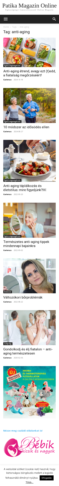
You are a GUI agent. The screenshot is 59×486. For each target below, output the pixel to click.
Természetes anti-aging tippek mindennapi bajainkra (26, 244)
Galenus (7, 79)
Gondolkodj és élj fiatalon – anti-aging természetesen (28, 351)
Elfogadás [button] (47, 478)
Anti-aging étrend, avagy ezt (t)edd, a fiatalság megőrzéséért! (29, 73)
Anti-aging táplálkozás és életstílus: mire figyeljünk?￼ (24, 188)
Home (6, 27)
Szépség (7, 344)
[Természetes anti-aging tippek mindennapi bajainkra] (29, 220)
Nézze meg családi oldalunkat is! (22, 430)
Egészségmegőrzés (12, 65)
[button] (54, 19)
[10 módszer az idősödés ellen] (29, 105)
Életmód (7, 292)
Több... (29, 482)
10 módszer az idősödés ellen (26, 127)
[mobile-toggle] (5, 19)
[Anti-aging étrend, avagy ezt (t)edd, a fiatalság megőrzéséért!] (29, 52)
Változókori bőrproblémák (22, 297)
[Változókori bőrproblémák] (29, 276)
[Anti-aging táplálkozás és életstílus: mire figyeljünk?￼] (29, 161)
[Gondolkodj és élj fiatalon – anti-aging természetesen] (29, 327)
